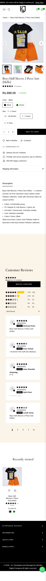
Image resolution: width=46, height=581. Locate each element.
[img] (22, 321)
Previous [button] (4, 43)
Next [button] (41, 43)
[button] (7, 86)
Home (5, 18)
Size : (9, 111)
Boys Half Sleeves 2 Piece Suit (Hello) (12, 498)
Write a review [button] (24, 284)
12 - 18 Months (10, 116)
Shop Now (34, 2)
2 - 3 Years (26, 116)
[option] (23, 42)
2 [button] (17, 430)
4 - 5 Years (8, 123)
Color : (7, 100)
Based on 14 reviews (14, 280)
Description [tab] (7, 183)
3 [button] (23, 430)
